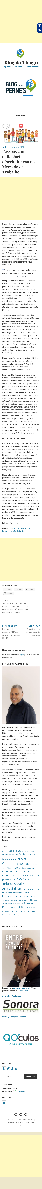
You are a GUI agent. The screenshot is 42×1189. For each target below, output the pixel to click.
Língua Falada (24, 896)
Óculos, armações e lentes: (14, 1017)
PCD (33, 903)
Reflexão (33, 907)
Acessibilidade (14, 850)
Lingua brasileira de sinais (19, 892)
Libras (5, 892)
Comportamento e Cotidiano (14, 854)
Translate (21, 1091)
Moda (31, 899)
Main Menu (21, 115)
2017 (3, 851)
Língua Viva (31, 896)
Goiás (24, 868)
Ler (22, 889)
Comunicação (31, 854)
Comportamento (28, 851)
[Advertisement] (21, 21)
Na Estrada (26, 903)
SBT (17, 912)
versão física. (23, 991)
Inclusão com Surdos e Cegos (22, 872)
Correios (5, 859)
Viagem (18, 915)
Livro (31, 893)
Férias (18, 868)
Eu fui (14, 868)
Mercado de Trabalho (21, 606)
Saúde (4, 912)
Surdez (22, 911)
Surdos (31, 911)
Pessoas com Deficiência (12, 609)
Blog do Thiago (21, 62)
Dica (30, 864)
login (22, 654)
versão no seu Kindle (22, 988)
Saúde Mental (11, 912)
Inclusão (7, 871)
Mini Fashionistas (21, 900)
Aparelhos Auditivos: (11, 996)
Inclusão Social (10, 875)
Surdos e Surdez (8, 915)
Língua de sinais (10, 896)
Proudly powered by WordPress (20, 1119)
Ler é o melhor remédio (31, 889)
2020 (6, 600)
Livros (35, 893)
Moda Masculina (14, 903)
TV (15, 915)
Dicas (9, 868)
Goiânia (30, 868)
